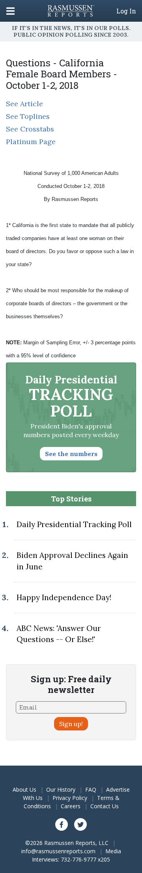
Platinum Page (31, 141)
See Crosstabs (30, 128)
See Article (24, 103)
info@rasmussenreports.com (58, 851)
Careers (70, 806)
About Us (24, 789)
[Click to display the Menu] (10, 11)
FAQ (90, 789)
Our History (60, 789)
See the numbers (71, 454)
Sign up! (71, 724)
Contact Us (104, 806)
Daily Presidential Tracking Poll (74, 524)
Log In (126, 11)
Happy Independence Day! (64, 597)
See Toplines (28, 116)
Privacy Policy (69, 798)
